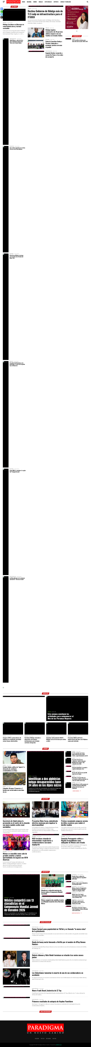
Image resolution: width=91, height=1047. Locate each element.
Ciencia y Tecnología (65, 2)
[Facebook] (1, 8)
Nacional (29, 2)
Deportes (56, 2)
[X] (1, 17)
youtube (54, 1038)
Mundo (35, 2)
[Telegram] (1, 14)
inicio (23, 2)
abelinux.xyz (59, 1044)
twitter (42, 1038)
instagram (48, 1038)
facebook (37, 1038)
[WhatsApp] (1, 11)
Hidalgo (41, 2)
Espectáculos (48, 2)
